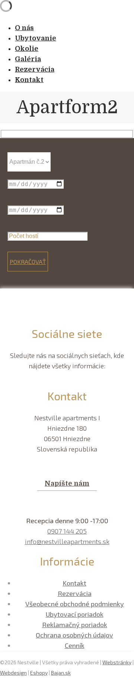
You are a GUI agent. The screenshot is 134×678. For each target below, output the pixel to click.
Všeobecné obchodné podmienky (74, 604)
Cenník (74, 645)
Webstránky (116, 662)
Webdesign (13, 672)
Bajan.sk (61, 672)
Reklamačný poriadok (74, 624)
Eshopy (39, 672)
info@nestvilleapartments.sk (67, 541)
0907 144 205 (67, 531)
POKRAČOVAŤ (28, 261)
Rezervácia (75, 593)
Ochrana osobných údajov (74, 635)
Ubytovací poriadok (74, 614)
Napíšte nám (67, 483)
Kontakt (74, 583)
